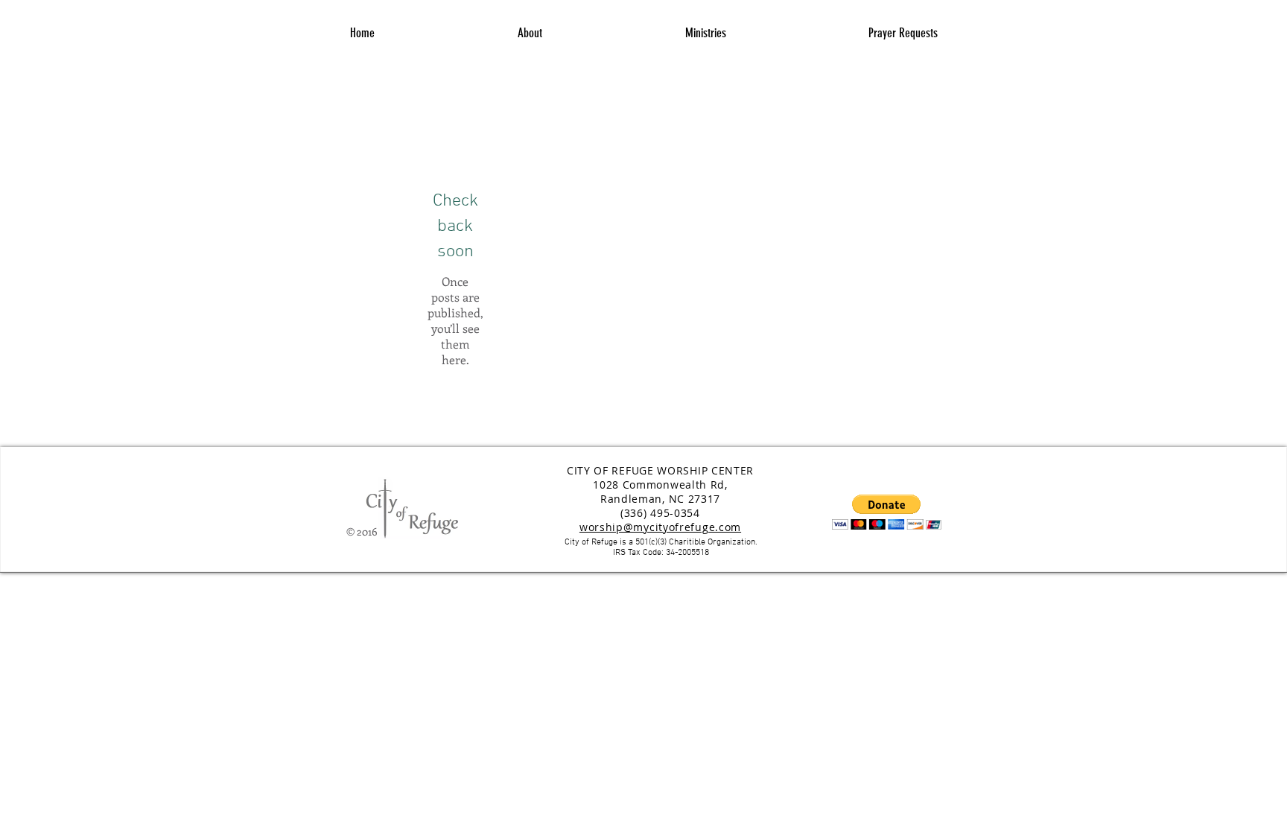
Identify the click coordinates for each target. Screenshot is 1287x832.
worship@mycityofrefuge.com (660, 527)
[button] (705, 33)
